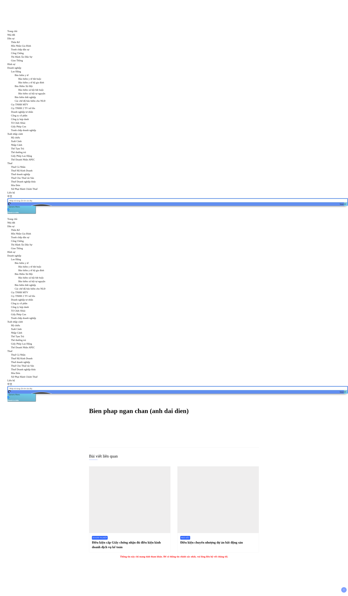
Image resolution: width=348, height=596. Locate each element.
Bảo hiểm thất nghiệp (25, 97)
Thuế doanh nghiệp (20, 174)
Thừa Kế (15, 42)
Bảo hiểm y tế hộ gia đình (31, 82)
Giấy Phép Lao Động (21, 156)
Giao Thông (17, 60)
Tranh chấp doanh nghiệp (23, 130)
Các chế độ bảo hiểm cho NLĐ (30, 100)
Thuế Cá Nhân (18, 167)
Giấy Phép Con (18, 126)
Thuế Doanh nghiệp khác (23, 181)
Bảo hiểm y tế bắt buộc (29, 78)
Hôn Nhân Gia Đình (21, 45)
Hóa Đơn (15, 185)
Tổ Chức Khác (18, 123)
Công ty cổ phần (19, 115)
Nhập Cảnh (16, 145)
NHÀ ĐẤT (185, 538)
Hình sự (11, 64)
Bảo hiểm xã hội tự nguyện (31, 93)
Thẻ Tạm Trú (17, 148)
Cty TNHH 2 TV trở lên (23, 108)
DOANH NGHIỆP (100, 538)
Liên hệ (11, 192)
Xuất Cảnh (16, 141)
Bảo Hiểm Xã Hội (24, 86)
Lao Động (16, 71)
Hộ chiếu (15, 137)
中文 (9, 196)
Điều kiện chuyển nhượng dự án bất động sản (211, 542)
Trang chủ (12, 31)
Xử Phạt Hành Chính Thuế (24, 189)
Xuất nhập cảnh (15, 134)
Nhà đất (11, 34)
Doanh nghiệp (14, 67)
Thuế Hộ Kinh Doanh (21, 170)
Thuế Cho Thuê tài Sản (22, 178)
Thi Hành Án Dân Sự (21, 56)
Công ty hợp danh (20, 119)
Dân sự (10, 38)
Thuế (9, 163)
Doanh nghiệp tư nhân (22, 112)
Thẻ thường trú (18, 152)
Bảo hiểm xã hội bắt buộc (31, 89)
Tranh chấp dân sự (20, 49)
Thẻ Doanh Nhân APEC (23, 159)
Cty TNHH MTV (19, 104)
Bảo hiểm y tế (22, 75)
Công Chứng (17, 53)
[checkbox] (21, 211)
